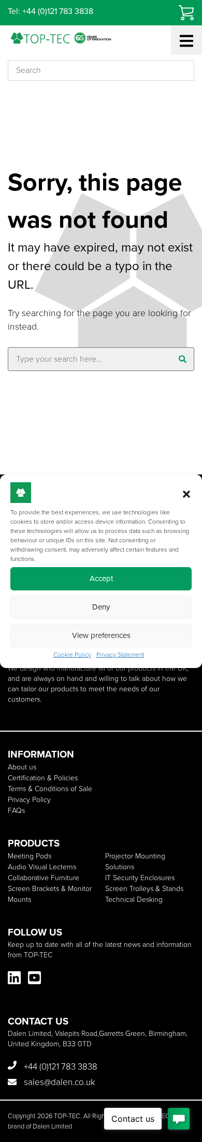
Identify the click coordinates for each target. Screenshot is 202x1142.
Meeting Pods (29, 856)
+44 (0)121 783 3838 (59, 1066)
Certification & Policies (43, 778)
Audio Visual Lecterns (42, 867)
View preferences (101, 635)
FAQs (16, 810)
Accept (101, 578)
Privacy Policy (29, 799)
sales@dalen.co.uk (58, 1082)
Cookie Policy (72, 654)
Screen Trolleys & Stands (144, 888)
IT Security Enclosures (140, 877)
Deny (101, 607)
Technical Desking (134, 899)
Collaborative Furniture (43, 877)
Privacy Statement (120, 654)
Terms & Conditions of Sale (50, 788)
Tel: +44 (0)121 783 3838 (50, 11)
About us (22, 767)
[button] (186, 494)
